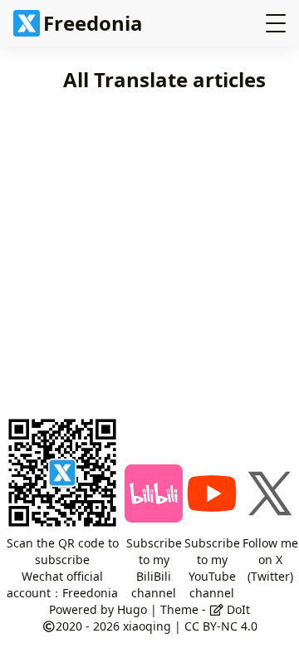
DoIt (236, 609)
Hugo (132, 609)
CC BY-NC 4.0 (220, 626)
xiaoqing (147, 626)
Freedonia (93, 23)
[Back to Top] (263, 571)
